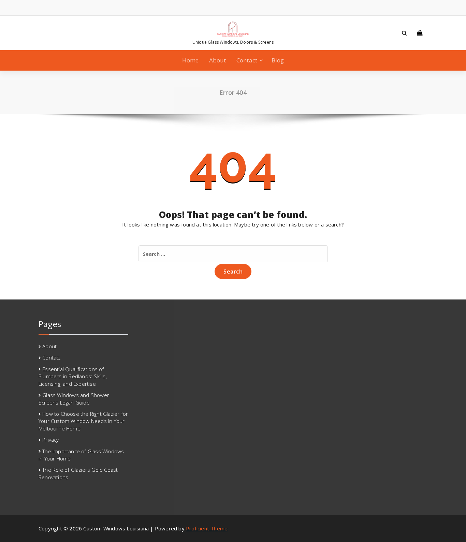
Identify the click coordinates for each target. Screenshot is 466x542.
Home (190, 60)
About (217, 60)
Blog (278, 60)
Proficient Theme (207, 528)
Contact (246, 60)
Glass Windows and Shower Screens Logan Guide (74, 399)
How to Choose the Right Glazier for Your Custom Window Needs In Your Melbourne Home (83, 421)
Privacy (50, 439)
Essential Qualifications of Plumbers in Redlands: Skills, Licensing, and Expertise (73, 376)
